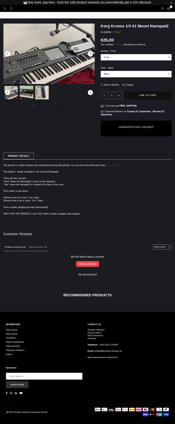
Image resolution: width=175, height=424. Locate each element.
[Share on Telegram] (56, 105)
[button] (168, 8)
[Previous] (7, 53)
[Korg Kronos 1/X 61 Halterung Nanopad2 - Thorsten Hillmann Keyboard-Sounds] (11, 92)
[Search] (11, 8)
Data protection (13, 346)
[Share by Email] (65, 105)
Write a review (87, 263)
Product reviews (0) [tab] (15, 247)
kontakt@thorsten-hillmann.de (108, 351)
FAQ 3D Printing (114, 165)
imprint (9, 354)
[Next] (90, 53)
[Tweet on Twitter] (44, 105)
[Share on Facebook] (39, 105)
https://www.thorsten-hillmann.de (103, 357)
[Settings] (162, 8)
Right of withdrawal (15, 342)
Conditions (11, 338)
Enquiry (129, 85)
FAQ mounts (11, 330)
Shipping (118, 44)
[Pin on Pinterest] (48, 105)
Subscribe (17, 385)
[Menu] (5, 8)
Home (6, 15)
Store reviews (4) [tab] (38, 247)
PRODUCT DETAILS (18, 156)
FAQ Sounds (12, 334)
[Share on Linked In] (52, 105)
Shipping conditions (15, 350)
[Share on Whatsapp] (61, 105)
